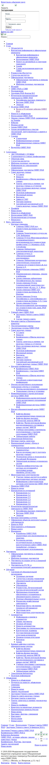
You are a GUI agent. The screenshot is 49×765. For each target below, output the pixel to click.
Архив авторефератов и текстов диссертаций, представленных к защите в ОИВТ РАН (29, 131)
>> (46, 738)
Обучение (10, 569)
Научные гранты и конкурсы (23, 698)
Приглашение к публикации (23, 527)
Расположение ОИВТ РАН (27, 59)
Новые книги (17, 529)
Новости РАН (17, 524)
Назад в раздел (41, 745)
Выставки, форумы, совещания (24, 714)
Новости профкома (19, 705)
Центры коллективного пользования (31, 389)
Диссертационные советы (22, 326)
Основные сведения (24, 576)
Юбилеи (14, 123)
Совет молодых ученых (21, 172)
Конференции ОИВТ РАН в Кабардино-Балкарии (13, 734)
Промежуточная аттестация (28, 637)
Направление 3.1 (23, 493)
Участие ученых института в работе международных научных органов (31, 478)
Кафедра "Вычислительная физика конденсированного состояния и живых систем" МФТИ (31, 425)
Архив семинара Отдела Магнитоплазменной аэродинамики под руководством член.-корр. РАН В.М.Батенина (31, 306)
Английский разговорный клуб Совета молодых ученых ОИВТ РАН (32, 205)
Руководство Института (21, 73)
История (14, 86)
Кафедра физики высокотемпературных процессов (30, 415)
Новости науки (17, 488)
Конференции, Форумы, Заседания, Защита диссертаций (16, 743)
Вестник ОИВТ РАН (25, 102)
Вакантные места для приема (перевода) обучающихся (28, 607)
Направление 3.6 (23, 504)
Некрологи (15, 220)
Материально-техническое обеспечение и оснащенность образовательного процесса (28, 594)
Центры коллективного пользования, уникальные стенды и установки (27, 385)
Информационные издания (27, 141)
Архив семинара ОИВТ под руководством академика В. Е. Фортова (29, 292)
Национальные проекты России (24, 709)
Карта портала (24, 763)
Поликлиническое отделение (23, 217)
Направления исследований (23, 490)
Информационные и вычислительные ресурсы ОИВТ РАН (27, 394)
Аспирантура (16, 615)
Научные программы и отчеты (24, 518)
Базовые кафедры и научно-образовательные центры (23, 645)
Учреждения (21, 138)
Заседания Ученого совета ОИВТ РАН (27, 694)
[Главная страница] (16, 5)
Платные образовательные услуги (30, 599)
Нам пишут (16, 716)
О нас (8, 46)
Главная (9, 44)
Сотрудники (11, 152)
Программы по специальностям (29, 628)
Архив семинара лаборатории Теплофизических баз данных (29, 279)
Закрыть (4, 8)
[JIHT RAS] (5, 34)
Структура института (20, 75)
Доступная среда (23, 610)
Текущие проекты (23, 202)
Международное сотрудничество (25, 475)
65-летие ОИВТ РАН (20, 107)
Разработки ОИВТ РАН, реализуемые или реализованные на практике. (31, 535)
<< (36, 738)
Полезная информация (25, 193)
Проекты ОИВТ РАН (20, 486)
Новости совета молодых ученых (25, 696)
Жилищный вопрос (24, 195)
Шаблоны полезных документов (30, 84)
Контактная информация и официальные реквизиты (27, 56)
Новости (19, 177)
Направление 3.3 (23, 497)
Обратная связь (17, 159)
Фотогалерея (16, 718)
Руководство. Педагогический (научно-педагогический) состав (30, 589)
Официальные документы (22, 77)
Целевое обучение (24, 624)
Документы (11, 551)
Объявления (11, 678)
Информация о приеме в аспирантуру (26, 618)
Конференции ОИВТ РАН (27, 369)
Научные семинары (19, 224)
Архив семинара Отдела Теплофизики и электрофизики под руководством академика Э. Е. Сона (31, 298)
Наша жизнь (16, 211)
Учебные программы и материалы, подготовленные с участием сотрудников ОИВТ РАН (31, 432)
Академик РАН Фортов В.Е (23, 93)
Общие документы (24, 621)
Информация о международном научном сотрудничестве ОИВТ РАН (32, 482)
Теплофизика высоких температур (31, 100)
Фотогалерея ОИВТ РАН (22, 116)
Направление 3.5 (23, 502)
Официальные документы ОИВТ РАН (27, 170)
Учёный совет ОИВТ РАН (22, 312)
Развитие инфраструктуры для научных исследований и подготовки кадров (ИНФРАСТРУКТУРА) (29, 469)
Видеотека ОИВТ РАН (21, 147)
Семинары (15, 687)
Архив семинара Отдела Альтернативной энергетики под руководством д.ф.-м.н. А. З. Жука (30, 285)
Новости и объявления (21, 113)
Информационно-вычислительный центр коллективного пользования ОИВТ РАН (31, 400)
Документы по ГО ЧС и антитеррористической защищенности (27, 566)
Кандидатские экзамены (26, 630)
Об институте (17, 48)
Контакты (20, 197)
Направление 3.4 (23, 500)
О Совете (20, 174)
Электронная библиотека (22, 439)
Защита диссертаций (20, 691)
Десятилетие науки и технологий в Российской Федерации (31, 458)
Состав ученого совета (26, 319)
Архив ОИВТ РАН (19, 127)
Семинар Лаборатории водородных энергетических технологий (31, 261)
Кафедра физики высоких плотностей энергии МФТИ (28, 419)
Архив (19, 642)
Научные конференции (21, 366)
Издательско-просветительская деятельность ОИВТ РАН (24, 96)
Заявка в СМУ (22, 199)
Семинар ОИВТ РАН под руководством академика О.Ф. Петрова (29, 228)
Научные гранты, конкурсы (23, 441)
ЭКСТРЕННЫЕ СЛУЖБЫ (22, 154)
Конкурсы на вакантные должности (26, 707)
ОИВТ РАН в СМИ (19, 89)
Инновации (16, 531)
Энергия (19, 104)
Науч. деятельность (14, 222)
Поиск (13, 763)
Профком (15, 208)
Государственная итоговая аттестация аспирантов (27, 634)
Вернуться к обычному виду (13, 2)
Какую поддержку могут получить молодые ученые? (31, 453)
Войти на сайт (7, 32)
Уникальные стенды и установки (30, 391)
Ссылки (14, 136)
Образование (21, 585)
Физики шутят (17, 125)
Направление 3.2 (23, 495)
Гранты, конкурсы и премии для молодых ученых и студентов (30, 184)
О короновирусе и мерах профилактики (28, 156)
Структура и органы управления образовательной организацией (30, 580)
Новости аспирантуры (25, 626)
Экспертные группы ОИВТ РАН (25, 328)
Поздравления (17, 91)
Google (19, 66)
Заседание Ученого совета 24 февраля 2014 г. (25, 727)
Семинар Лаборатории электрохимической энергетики (29, 250)
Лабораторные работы (25, 436)
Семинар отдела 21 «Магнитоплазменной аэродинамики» (25, 255)
